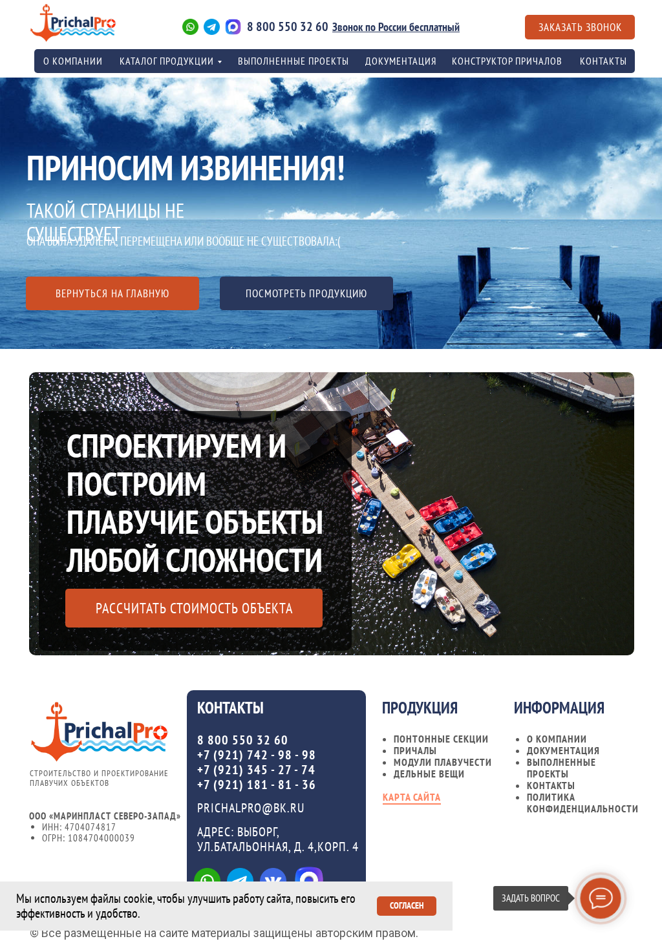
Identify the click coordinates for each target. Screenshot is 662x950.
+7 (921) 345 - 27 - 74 (256, 769)
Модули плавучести (443, 761)
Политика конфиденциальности (583, 802)
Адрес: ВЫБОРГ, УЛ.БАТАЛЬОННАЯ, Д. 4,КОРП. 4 (278, 839)
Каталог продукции (167, 60)
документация (563, 750)
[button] (580, 27)
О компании (557, 738)
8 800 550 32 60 (287, 26)
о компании (73, 60)
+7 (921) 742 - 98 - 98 (256, 754)
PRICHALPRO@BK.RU (250, 807)
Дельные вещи (429, 773)
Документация (400, 60)
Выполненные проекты (293, 60)
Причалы (415, 750)
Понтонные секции (441, 738)
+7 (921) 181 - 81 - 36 (256, 784)
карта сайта (412, 796)
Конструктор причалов (507, 60)
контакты (603, 60)
